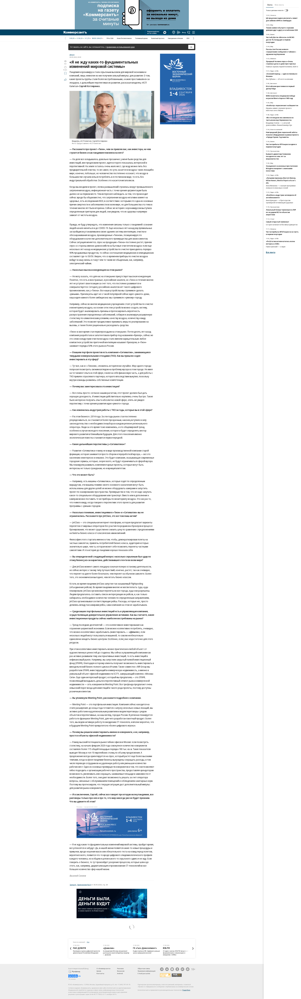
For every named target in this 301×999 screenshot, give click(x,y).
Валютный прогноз (157, 38)
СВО (187, 38)
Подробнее (186, 990)
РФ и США (110, 38)
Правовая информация (146, 971)
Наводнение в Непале (175, 38)
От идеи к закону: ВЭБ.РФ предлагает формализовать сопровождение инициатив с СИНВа (175, 953)
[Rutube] (182, 969)
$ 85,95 (72, 38)
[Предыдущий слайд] (70, 948)
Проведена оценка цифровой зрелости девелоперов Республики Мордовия (86, 952)
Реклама (120, 968)
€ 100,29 (79, 38)
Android (120, 973)
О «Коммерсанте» (104, 968)
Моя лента (279, 5)
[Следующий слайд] (193, 948)
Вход (184, 32)
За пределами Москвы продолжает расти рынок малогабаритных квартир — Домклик (116, 953)
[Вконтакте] (167, 969)
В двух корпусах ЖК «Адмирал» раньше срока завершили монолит (146, 952)
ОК (191, 47)
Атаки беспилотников (124, 38)
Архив (99, 971)
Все (88, 942)
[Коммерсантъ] (75, 32)
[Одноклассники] (177, 969)
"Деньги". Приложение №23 (80, 884)
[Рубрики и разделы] (193, 32)
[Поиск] (189, 32)
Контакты (100, 973)
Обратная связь (144, 968)
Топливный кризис (141, 38)
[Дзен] (172, 969)
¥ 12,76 (87, 38)
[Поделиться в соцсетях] (65, 79)
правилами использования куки (120, 47)
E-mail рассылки (144, 973)
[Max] (187, 969)
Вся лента (270, 252)
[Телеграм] (162, 969)
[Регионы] (174, 32)
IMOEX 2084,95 (97, 38)
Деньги (71, 55)
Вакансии (120, 971)
